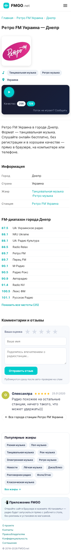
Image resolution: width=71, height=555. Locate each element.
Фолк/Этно (44, 474)
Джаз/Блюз (55, 467)
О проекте (8, 525)
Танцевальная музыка (22, 72)
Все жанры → (13, 489)
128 (31, 103)
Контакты (7, 529)
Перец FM (19, 259)
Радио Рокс (20, 272)
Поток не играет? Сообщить (50, 110)
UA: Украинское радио (28, 228)
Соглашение (9, 542)
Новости (12, 467)
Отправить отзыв (21, 370)
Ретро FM (19, 253)
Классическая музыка (20, 482)
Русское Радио (23, 297)
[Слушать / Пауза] (9, 92)
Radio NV (19, 284)
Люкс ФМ (19, 291)
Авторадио (20, 278)
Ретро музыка (51, 72)
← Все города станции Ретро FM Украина (34, 417)
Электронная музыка (20, 459)
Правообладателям (13, 534)
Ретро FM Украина (45, 203)
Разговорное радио (19, 474)
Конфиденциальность (15, 538)
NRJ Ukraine (21, 234)
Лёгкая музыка (33, 467)
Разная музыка (16, 445)
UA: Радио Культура (26, 240)
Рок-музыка (47, 452)
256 (21, 103)
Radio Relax (20, 247)
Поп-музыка (38, 445)
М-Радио (18, 266)
